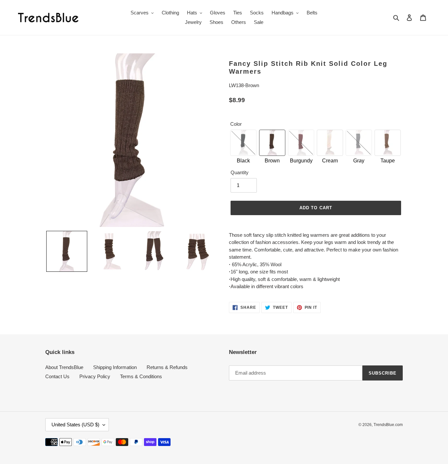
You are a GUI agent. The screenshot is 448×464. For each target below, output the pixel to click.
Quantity (240, 172)
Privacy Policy (94, 376)
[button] (66, 251)
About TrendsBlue (64, 367)
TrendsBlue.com (388, 424)
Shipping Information (115, 367)
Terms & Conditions (141, 376)
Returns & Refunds (167, 367)
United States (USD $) (75, 424)
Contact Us (57, 376)
